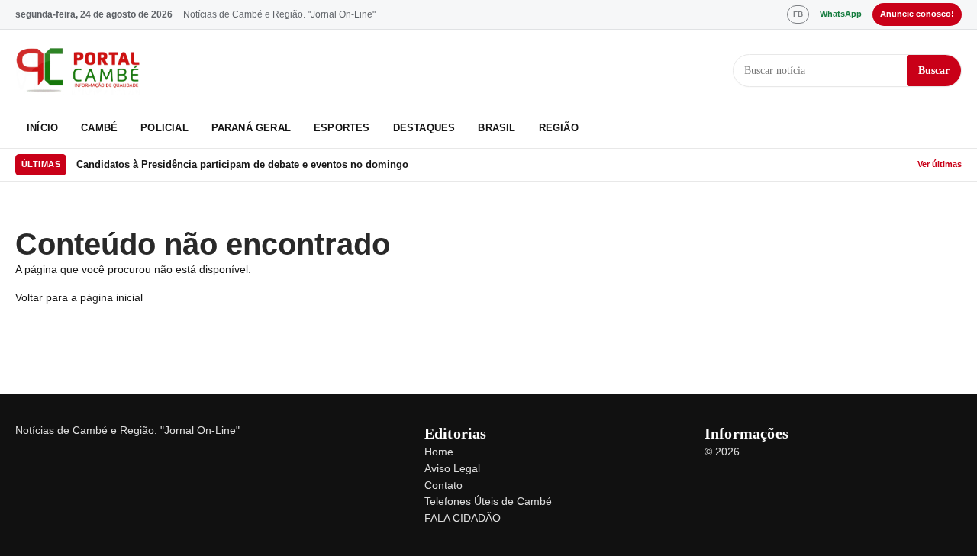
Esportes (342, 127)
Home (438, 451)
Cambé (99, 127)
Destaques (424, 127)
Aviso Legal (452, 468)
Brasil (496, 127)
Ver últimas (939, 164)
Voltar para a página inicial (79, 297)
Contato (443, 485)
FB (798, 14)
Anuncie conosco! (917, 13)
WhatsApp (841, 13)
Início (42, 127)
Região (559, 127)
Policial (164, 127)
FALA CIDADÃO (462, 518)
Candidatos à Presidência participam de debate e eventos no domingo (242, 164)
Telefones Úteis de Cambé (488, 501)
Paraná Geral (251, 127)
